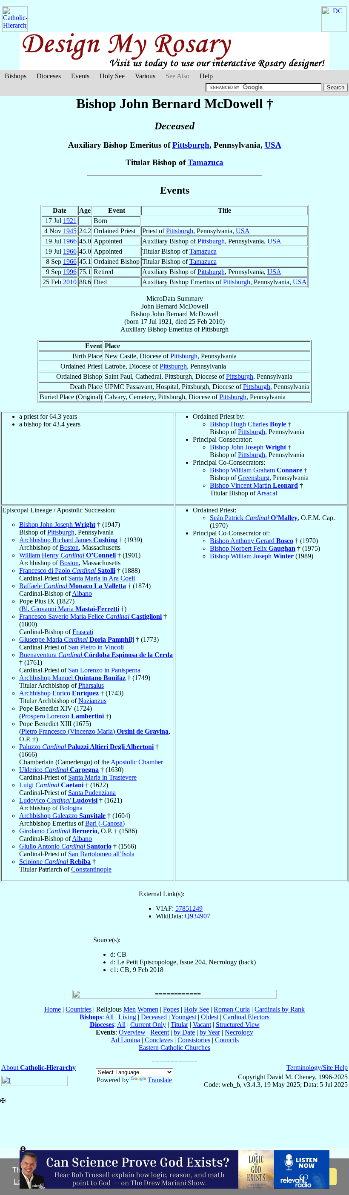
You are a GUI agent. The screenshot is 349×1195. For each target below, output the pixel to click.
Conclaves (159, 1039)
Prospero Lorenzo (62, 716)
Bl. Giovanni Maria (70, 608)
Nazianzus (92, 700)
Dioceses (49, 76)
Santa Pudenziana (92, 792)
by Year (210, 1032)
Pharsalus (91, 685)
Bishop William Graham (256, 470)
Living (127, 1017)
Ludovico (58, 800)
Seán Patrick (254, 517)
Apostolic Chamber (137, 762)
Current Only (148, 1024)
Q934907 (197, 916)
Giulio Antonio (65, 846)
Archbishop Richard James (68, 539)
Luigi (51, 785)
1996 (70, 271)
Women (147, 1009)
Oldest (209, 1017)
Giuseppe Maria (76, 639)
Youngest (183, 1017)
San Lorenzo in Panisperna (104, 670)
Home (52, 1009)
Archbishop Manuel (72, 677)
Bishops (15, 76)
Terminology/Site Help (317, 1067)
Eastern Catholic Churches (174, 1047)
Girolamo (58, 831)
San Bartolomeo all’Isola (101, 854)
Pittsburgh (190, 144)
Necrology (239, 1032)
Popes (171, 1009)
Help (206, 76)
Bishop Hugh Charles (248, 424)
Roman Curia (232, 1009)
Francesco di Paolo (67, 570)
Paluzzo (86, 746)
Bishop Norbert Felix (252, 548)
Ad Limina (125, 1039)
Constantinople (91, 869)
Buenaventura (96, 654)
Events (80, 76)
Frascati (82, 631)
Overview (132, 1032)
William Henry (67, 555)
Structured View (238, 1024)
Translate (160, 1080)
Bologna (71, 808)
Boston (69, 547)
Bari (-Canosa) (105, 823)
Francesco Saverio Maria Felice (90, 616)
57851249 (189, 908)
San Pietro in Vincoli (96, 647)
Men (129, 1009)
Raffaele (72, 585)
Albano (82, 593)
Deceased (154, 1017)
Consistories (193, 1039)
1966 (70, 241)
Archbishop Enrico (59, 693)
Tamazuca (205, 162)
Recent (159, 1032)
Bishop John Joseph (248, 447)
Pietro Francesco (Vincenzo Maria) (95, 731)
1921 (70, 220)
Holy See (112, 76)
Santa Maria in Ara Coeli (101, 578)
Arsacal (267, 493)
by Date (184, 1032)
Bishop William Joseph (252, 556)
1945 (70, 230)
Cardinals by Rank (280, 1009)
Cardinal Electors (246, 1017)
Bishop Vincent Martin (254, 485)
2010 (70, 282)
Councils (227, 1039)
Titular (179, 1024)
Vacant (202, 1024)
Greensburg (253, 477)
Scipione (55, 861)
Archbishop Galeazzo (62, 815)
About (38, 1067)
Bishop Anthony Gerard (251, 540)
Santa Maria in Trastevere (102, 777)
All (109, 1017)
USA (273, 144)
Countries (79, 1009)
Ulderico (59, 769)
